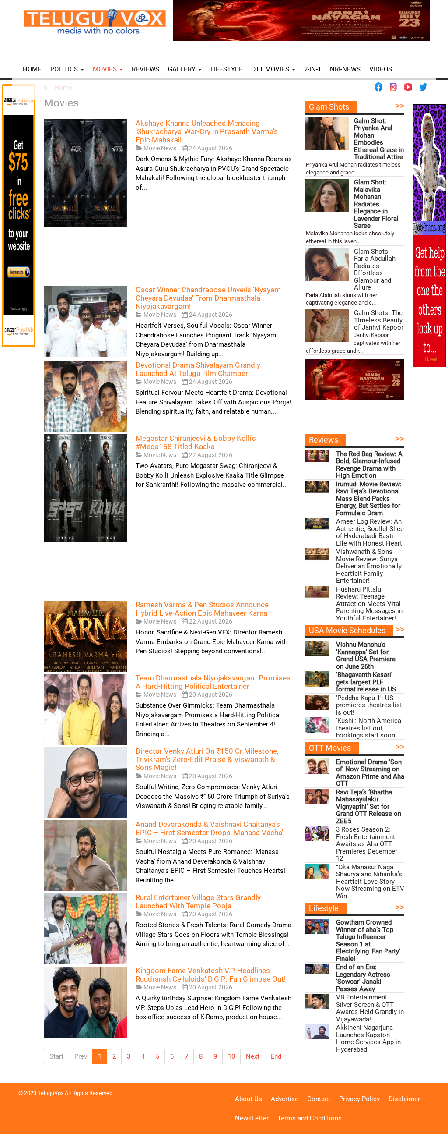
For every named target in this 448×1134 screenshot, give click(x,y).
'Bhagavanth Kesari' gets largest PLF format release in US (366, 682)
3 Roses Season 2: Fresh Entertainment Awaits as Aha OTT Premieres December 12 (366, 844)
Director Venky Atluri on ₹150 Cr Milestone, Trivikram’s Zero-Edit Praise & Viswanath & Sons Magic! (207, 759)
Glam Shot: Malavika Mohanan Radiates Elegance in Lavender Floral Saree (376, 204)
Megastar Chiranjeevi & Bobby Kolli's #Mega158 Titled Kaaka (196, 442)
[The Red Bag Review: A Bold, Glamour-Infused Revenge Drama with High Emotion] (317, 458)
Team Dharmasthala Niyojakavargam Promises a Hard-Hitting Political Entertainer (213, 682)
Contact (318, 1099)
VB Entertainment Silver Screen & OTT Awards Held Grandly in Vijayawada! (370, 1008)
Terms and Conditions (309, 1118)
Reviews (145, 69)
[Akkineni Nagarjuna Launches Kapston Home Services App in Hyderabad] (317, 1031)
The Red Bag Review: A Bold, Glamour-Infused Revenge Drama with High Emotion (369, 464)
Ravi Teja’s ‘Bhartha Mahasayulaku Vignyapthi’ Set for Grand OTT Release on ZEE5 (368, 807)
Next (252, 1056)
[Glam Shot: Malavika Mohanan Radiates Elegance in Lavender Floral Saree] (327, 195)
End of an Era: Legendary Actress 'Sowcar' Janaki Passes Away (363, 978)
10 (231, 1056)
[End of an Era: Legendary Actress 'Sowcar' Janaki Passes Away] (317, 971)
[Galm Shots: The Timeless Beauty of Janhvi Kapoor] (327, 325)
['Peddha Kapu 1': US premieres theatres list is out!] (317, 702)
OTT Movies (271, 69)
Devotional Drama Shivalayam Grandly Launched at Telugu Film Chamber (198, 369)
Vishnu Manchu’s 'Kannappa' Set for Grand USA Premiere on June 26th (366, 655)
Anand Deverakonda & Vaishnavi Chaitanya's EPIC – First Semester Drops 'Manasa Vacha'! (210, 828)
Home (32, 69)
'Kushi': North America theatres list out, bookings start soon (368, 728)
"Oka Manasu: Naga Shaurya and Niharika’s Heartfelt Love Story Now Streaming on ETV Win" (370, 882)
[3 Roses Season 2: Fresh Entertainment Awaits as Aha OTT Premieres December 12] (317, 833)
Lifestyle (226, 69)
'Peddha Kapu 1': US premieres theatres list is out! (369, 705)
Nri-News (345, 69)
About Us (248, 1099)
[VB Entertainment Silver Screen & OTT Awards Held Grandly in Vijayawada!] (317, 1001)
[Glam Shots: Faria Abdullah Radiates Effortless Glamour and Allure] (327, 264)
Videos (380, 69)
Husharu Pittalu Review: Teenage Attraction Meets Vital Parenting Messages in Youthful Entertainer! (369, 604)
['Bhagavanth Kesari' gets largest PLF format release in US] (317, 679)
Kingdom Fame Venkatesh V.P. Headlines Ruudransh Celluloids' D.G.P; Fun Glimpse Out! (211, 974)
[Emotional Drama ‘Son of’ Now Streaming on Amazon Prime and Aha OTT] (317, 766)
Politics (65, 69)
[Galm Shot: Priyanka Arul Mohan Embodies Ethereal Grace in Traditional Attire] (327, 133)
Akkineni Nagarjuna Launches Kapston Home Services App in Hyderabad (368, 1038)
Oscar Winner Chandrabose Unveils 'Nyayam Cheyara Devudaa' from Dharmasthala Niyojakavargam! (208, 297)
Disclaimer (404, 1099)
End (275, 1056)
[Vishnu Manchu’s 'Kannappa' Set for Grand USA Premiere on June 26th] (317, 648)
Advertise (284, 1099)
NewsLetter (252, 1118)
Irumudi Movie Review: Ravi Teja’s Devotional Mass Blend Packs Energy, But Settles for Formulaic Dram (369, 499)
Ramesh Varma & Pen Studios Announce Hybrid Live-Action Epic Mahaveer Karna (202, 608)
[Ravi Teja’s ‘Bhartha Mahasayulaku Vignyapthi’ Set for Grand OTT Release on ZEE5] (317, 796)
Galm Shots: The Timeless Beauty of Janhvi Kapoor (378, 320)
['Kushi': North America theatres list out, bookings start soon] (317, 725)
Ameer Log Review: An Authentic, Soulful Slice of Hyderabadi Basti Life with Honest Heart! (370, 532)
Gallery (182, 69)
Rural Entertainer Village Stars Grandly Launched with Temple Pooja (198, 901)
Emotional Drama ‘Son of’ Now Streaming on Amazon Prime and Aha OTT (370, 772)
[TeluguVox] (95, 21)
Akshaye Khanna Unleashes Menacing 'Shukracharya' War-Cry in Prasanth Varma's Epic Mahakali (207, 131)
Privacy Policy (359, 1099)
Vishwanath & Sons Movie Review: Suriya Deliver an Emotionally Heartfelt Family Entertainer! (369, 566)
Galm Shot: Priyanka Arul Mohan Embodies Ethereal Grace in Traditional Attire (379, 139)
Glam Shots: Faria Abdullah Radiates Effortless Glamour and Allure (375, 269)
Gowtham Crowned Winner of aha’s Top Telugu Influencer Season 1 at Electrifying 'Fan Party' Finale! (368, 940)
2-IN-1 (312, 69)
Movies (106, 69)
